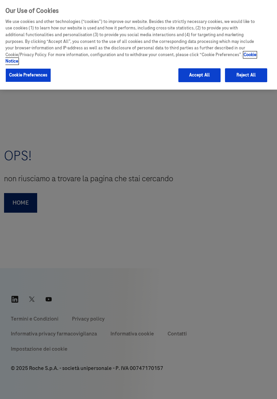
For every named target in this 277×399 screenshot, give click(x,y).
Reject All (246, 75)
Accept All (199, 75)
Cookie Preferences (28, 75)
